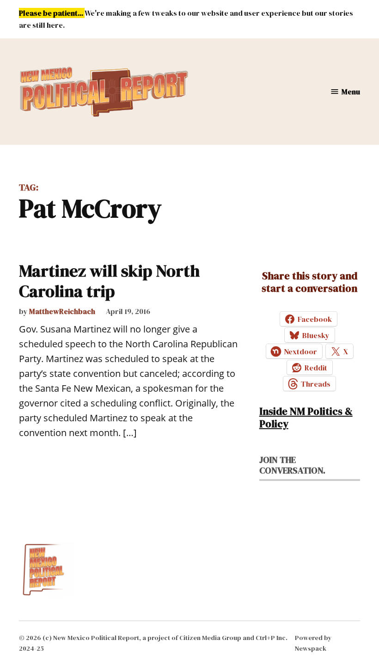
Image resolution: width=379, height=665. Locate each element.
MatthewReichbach (62, 311)
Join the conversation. (292, 465)
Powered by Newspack (313, 643)
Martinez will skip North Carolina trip (109, 280)
